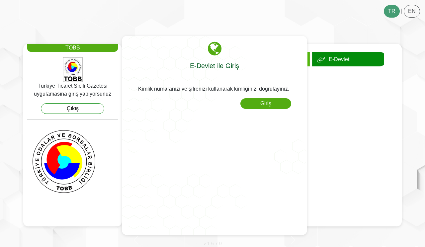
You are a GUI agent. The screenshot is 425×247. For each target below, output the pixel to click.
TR (391, 11)
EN (412, 11)
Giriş (265, 103)
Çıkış (73, 108)
